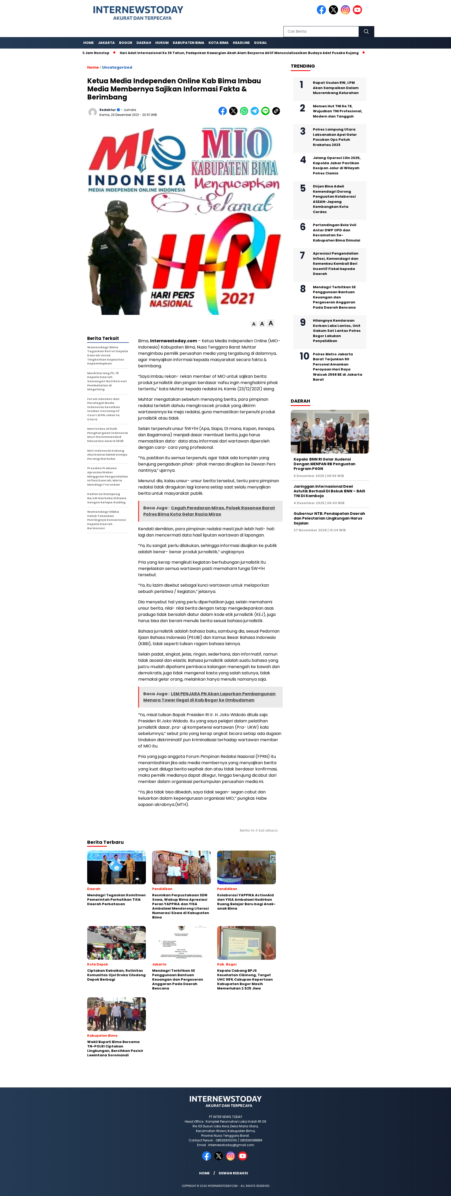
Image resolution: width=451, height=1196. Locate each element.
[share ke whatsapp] (245, 114)
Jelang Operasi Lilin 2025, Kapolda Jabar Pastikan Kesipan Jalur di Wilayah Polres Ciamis (337, 165)
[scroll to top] (433, 1188)
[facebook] (322, 13)
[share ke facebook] (223, 114)
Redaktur (107, 110)
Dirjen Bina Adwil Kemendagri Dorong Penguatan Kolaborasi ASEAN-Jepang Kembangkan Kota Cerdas (334, 199)
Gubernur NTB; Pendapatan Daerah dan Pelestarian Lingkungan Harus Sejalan (329, 518)
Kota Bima (219, 42)
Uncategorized (117, 67)
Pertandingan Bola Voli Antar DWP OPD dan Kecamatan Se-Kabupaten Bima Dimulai (336, 232)
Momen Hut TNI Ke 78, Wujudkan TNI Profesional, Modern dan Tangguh (337, 111)
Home (88, 42)
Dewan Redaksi (233, 1173)
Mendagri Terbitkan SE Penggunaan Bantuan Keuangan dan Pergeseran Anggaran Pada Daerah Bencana (334, 297)
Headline (241, 42)
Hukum (162, 42)
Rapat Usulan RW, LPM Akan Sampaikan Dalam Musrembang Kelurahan (336, 87)
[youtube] (358, 13)
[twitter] (334, 13)
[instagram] (346, 13)
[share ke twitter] (234, 114)
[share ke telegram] (256, 114)
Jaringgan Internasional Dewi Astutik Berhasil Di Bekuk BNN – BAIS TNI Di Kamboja (329, 491)
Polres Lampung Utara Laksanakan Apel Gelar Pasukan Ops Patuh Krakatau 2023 (335, 137)
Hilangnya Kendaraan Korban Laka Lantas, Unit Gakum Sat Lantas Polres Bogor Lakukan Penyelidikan (337, 330)
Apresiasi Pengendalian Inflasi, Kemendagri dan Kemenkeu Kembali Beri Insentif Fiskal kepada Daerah (335, 263)
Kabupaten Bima (188, 42)
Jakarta (106, 42)
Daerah (144, 42)
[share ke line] (266, 114)
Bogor (125, 42)
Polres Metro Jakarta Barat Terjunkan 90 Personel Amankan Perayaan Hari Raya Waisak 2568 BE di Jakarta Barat (337, 367)
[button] (254, 324)
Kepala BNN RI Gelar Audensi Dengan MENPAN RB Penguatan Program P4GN (324, 464)
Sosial (260, 42)
